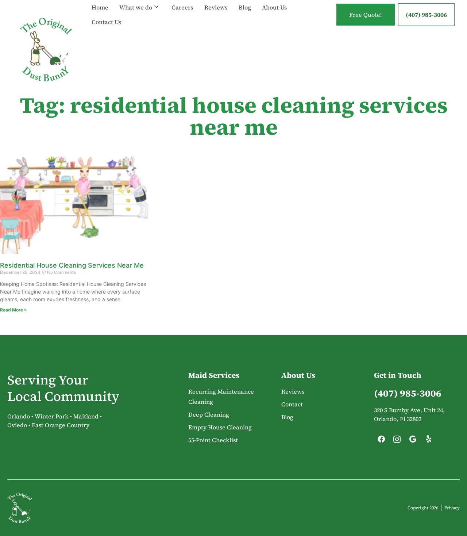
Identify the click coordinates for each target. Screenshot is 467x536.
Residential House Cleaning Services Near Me (72, 265)
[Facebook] (381, 441)
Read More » (13, 310)
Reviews (216, 7)
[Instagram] (396, 441)
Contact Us (106, 22)
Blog (245, 7)
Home (100, 7)
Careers (182, 7)
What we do (135, 7)
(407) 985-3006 (426, 15)
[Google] (412, 441)
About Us (274, 7)
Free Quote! (365, 15)
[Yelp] (428, 441)
